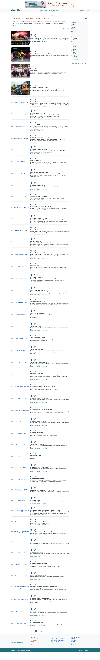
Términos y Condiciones (26, 650)
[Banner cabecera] (50, 4)
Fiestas (52, 15)
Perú (59, 641)
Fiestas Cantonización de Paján (39, 542)
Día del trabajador (35, 241)
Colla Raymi (33, 70)
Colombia (62, 640)
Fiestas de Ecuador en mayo (38, 230)
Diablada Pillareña (35, 160)
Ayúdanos (33, 643)
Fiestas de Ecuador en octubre (39, 87)
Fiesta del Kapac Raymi (37, 478)
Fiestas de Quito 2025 (36, 432)
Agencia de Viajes (43, 10)
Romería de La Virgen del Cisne (39, 172)
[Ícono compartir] (86, 18)
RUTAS (72, 30)
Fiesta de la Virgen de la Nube (39, 467)
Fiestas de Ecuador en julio (38, 185)
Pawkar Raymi (34, 265)
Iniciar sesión (83, 10)
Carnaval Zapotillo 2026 (37, 313)
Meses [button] (72, 41)
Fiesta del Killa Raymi (36, 622)
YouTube (74, 644)
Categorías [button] (73, 22)
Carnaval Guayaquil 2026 (37, 301)
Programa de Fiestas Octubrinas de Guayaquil (43, 586)
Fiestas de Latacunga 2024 (38, 522)
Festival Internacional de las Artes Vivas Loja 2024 (45, 510)
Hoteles (72, 31)
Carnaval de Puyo (35, 326)
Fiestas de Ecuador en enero (38, 149)
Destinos (27, 15)
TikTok (73, 638)
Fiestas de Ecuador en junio (38, 218)
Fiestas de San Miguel (36, 611)
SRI (32, 644)
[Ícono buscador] (23, 10)
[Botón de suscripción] (27, 638)
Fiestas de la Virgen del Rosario (39, 598)
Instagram (74, 640)
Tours (39, 15)
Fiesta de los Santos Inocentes (39, 421)
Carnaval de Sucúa (35, 455)
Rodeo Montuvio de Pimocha (38, 575)
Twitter (73, 641)
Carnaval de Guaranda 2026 (38, 290)
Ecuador (14, 15)
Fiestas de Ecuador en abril (38, 253)
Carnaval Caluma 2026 (36, 373)
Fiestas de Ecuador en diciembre (40, 137)
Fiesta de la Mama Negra (37, 113)
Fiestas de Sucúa (35, 500)
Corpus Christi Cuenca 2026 (38, 196)
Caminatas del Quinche (37, 124)
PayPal (57, 10)
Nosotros (13, 650)
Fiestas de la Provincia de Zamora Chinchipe (43, 532)
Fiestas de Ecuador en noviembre (40, 101)
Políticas (18, 650)
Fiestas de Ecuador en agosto (39, 37)
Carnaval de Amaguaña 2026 (38, 362)
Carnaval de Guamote (36, 349)
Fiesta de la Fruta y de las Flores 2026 (41, 409)
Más (78, 15)
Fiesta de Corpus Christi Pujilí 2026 (40, 206)
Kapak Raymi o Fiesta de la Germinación (42, 490)
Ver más (85, 33)
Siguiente (42, 631)
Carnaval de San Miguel (37, 444)
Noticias (65, 15)
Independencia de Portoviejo (38, 563)
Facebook (74, 643)
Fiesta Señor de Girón (36, 552)
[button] (88, 10)
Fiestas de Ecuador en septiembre (40, 53)
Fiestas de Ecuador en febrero (39, 398)
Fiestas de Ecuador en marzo (38, 277)
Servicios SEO (52, 10)
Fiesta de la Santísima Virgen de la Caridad (42, 386)
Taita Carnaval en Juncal (37, 337)
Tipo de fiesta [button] (74, 34)
